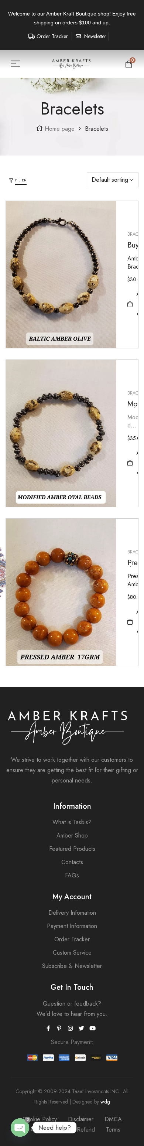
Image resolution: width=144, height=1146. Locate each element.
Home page (60, 129)
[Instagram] (70, 1028)
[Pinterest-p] (59, 1028)
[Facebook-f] (48, 1028)
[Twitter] (81, 1028)
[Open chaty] (20, 1127)
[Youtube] (92, 1028)
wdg (105, 1101)
